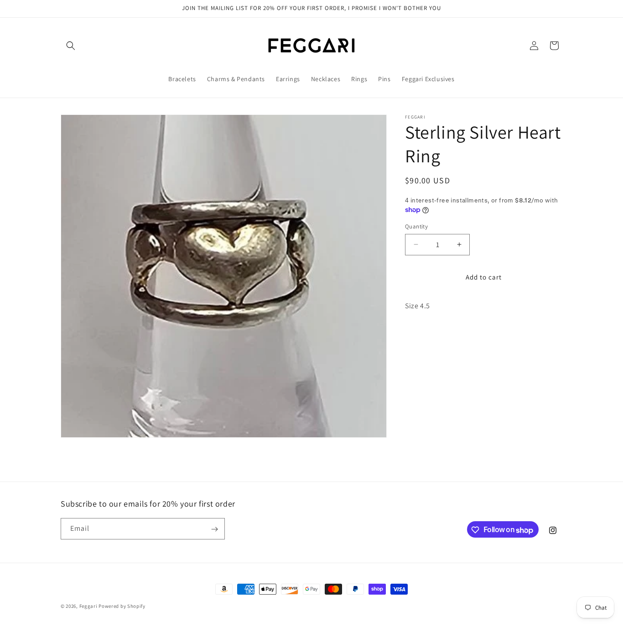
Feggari (88, 606)
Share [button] (422, 334)
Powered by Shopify (122, 606)
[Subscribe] (214, 529)
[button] (71, 46)
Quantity (416, 226)
